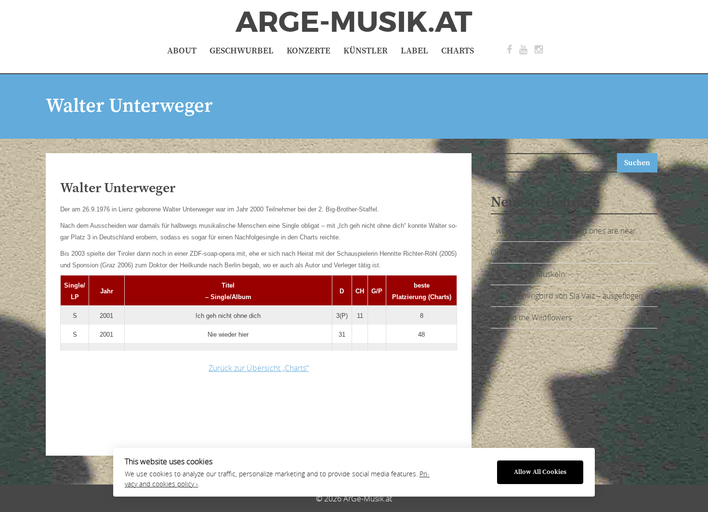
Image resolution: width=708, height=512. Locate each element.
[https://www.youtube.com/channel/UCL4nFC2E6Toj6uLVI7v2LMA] (523, 49)
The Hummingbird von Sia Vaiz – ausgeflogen (567, 295)
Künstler (365, 50)
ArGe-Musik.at (354, 22)
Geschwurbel (242, 50)
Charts (457, 50)
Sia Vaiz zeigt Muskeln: (529, 274)
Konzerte (308, 50)
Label (414, 50)
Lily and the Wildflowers (531, 317)
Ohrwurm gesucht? (523, 252)
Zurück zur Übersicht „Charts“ (259, 368)
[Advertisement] (212, 411)
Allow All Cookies (540, 472)
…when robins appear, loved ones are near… (566, 230)
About (182, 50)
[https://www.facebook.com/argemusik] (509, 49)
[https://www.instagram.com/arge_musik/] (539, 49)
